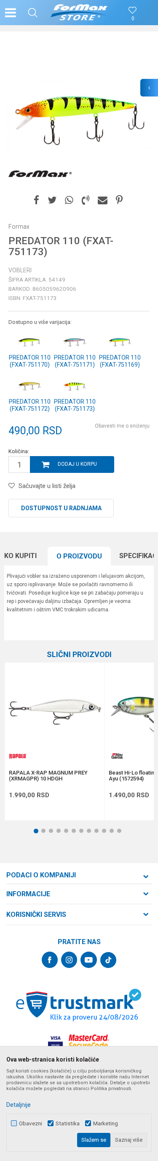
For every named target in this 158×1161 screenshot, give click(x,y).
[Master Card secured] (89, 1041)
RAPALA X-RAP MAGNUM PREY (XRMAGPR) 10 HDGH (48, 776)
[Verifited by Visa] (55, 1041)
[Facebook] (36, 200)
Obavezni (30, 1123)
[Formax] (40, 174)
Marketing (105, 1123)
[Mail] (102, 200)
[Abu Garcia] (117, 755)
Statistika (68, 1123)
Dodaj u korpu (77, 464)
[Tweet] (52, 200)
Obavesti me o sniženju (122, 426)
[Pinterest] (119, 200)
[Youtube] (88, 960)
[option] (79, 114)
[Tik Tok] (108, 960)
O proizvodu (79, 556)
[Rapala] (17, 755)
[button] (33, 12)
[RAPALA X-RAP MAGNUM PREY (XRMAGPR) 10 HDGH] (54, 712)
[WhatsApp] (69, 200)
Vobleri (20, 270)
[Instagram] (69, 960)
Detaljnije (18, 1104)
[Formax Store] (79, 12)
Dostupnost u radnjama (61, 508)
